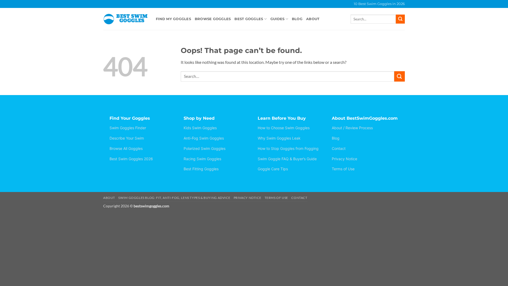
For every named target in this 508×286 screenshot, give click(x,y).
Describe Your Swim (127, 138)
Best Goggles (248, 19)
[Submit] (400, 19)
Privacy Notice (344, 159)
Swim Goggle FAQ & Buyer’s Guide (287, 159)
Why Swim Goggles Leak (279, 138)
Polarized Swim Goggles (204, 148)
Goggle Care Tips (273, 169)
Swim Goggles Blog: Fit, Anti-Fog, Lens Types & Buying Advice (174, 198)
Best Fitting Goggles (201, 169)
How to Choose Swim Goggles (284, 128)
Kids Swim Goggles (200, 128)
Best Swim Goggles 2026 (131, 159)
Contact (339, 148)
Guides (277, 19)
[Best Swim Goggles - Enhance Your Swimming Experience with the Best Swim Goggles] (125, 19)
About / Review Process (352, 128)
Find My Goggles (173, 19)
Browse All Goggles (126, 148)
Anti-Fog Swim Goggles (204, 138)
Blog (297, 19)
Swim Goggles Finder (128, 128)
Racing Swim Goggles (202, 159)
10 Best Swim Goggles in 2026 (379, 4)
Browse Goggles (213, 19)
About (312, 19)
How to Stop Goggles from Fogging (288, 148)
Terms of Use (343, 169)
